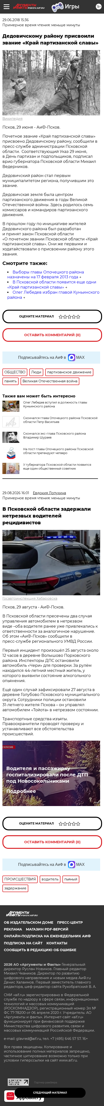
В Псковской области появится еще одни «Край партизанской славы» (51, 285)
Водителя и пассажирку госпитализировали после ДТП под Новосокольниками (47, 774)
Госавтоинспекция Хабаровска (29, 598)
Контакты (56, 943)
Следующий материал (50, 1092)
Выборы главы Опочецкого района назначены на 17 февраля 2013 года (45, 275)
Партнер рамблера (45, 1082)
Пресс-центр (70, 922)
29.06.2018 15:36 (15, 20)
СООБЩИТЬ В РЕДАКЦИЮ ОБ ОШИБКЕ (40, 950)
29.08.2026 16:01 (15, 493)
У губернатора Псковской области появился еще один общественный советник (57, 466)
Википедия (12, 118)
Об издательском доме (28, 922)
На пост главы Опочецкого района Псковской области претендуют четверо (58, 451)
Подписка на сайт (23, 943)
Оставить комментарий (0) (52, 335)
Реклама (13, 929)
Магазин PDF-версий (47, 929)
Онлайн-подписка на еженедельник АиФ (47, 936)
